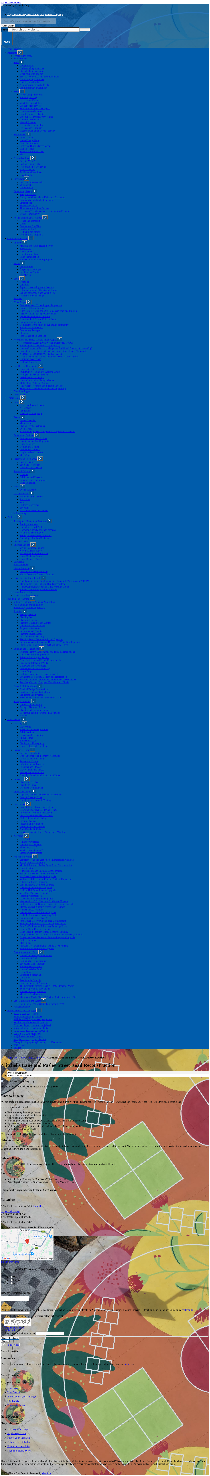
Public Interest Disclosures (32, 826)
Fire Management (28, 205)
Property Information (30, 628)
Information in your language (21, 1010)
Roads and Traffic (28, 229)
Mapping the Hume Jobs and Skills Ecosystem (42, 584)
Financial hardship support (32, 71)
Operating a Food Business (33, 527)
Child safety (13, 1401)
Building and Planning (18, 599)
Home (9, 1057)
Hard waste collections (31, 111)
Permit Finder (26, 187)
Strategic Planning (22, 701)
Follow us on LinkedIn (18, 1442)
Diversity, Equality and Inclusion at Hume (40, 775)
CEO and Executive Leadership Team (38, 810)
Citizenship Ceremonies (31, 735)
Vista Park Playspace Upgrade (34, 893)
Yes (15, 1277)
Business (11, 517)
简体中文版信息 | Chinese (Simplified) (33, 1019)
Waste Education (28, 122)
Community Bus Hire (30, 226)
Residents (12, 52)
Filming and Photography (32, 743)
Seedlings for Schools (30, 980)
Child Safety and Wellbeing (33, 818)
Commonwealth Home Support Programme (41, 305)
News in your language (31, 413)
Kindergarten (26, 251)
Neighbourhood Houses (31, 452)
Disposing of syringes (30, 269)
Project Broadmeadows (31, 895)
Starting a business (29, 524)
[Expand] (20, 52)
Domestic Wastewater (30, 119)
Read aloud (9, 1330)
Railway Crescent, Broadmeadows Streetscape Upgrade (47, 904)
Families (18, 298)
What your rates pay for (31, 74)
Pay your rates (27, 65)
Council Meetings (22, 791)
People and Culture (29, 761)
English (17, 1047)
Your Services (14, 1388)
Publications (26, 410)
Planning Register (28, 620)
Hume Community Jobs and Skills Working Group (44, 586)
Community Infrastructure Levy (35, 668)
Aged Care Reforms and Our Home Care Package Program (48, 311)
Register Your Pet (28, 161)
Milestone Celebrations (31, 994)
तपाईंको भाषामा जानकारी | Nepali (28, 1036)
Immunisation (26, 266)
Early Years (25, 248)
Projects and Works (23, 856)
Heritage (24, 715)
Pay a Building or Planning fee (28, 604)
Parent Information (29, 254)
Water (22, 154)
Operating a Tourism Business (34, 538)
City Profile (25, 726)
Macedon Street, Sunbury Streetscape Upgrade (42, 907)
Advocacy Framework (31, 844)
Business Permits (22, 541)
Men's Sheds (26, 455)
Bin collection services (31, 105)
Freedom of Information (31, 823)
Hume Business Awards (31, 559)
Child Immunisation (29, 256)
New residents (20, 58)
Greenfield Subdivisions (25, 686)
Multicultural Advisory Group (34, 383)
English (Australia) (35, 14)
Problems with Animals (31, 172)
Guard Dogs (26, 175)
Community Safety (23, 191)
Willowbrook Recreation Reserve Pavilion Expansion (45, 879)
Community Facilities (24, 435)
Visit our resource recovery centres (36, 117)
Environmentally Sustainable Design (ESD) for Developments (50, 642)
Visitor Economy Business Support (37, 574)
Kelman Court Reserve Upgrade (35, 929)
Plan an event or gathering (32, 426)
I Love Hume (26, 737)
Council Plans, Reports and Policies (37, 807)
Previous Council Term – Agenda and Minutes (42, 832)
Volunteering (20, 513)
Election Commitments (31, 853)
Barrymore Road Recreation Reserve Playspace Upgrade (47, 937)
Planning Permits (28, 614)
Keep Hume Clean (29, 100)
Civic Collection (28, 482)
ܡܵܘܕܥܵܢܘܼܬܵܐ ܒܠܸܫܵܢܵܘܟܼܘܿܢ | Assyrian (31, 1031)
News (16, 402)
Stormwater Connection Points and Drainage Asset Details (48, 679)
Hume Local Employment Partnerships (38, 589)
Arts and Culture (22, 471)
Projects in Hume (28, 940)
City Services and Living (32, 758)
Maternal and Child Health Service (36, 245)
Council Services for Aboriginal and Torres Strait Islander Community (53, 351)
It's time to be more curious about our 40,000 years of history (49, 356)
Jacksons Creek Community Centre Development (44, 945)
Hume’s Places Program (31, 909)
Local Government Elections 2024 (36, 815)
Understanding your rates (32, 68)
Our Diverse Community (26, 366)
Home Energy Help (29, 140)
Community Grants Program (33, 961)
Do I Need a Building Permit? (34, 654)
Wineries (24, 502)
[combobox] (28, 21)
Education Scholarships (31, 974)
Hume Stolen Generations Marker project (40, 345)
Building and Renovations (26, 648)
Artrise (17, 486)
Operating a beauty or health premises (38, 530)
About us (24, 284)
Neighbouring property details (34, 85)
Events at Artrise (28, 489)
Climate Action (27, 148)
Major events (26, 423)
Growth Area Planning (31, 704)
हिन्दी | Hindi (19, 1045)
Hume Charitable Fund (31, 969)
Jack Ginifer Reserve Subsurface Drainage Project (44, 926)
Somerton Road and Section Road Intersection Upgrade (47, 859)
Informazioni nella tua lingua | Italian (31, 1028)
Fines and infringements (31, 182)
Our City (18, 723)
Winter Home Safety (30, 214)
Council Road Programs (31, 234)
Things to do (13, 398)
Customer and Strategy (31, 767)
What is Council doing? (31, 850)
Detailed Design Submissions (34, 689)
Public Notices (27, 732)
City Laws (19, 179)
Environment (20, 134)
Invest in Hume (21, 564)
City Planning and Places (32, 769)
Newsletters (25, 408)
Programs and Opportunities (33, 480)
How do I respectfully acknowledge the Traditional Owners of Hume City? (56, 348)
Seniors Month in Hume (31, 327)
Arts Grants (25, 977)
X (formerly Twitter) (17, 1433)
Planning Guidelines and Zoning (35, 622)
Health (17, 263)
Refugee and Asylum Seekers (34, 374)
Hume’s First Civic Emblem (33, 746)
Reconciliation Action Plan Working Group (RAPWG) (46, 342)
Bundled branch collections (33, 114)
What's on (24, 281)
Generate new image (14, 1327)
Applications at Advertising (33, 625)
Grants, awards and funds (26, 952)
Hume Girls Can (28, 740)
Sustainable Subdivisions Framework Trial (40, 697)
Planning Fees (26, 617)
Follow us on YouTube (18, 1446)
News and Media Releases (32, 405)
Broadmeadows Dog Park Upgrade (37, 884)
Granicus (46, 1473)
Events (17, 417)
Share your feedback (30, 782)
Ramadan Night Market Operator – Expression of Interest (47, 431)
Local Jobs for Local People (27, 578)
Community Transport (30, 330)
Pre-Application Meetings (32, 636)
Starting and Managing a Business (30, 521)
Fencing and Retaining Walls (34, 663)
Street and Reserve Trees (32, 151)
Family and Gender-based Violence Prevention (42, 197)
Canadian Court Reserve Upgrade (36, 898)
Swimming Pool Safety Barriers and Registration (43, 676)
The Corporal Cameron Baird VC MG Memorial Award (47, 986)
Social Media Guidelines (32, 829)
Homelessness (20, 394)
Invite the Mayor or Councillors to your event (42, 1004)
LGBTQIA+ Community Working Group (40, 372)
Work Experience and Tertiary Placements (40, 755)
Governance (19, 804)
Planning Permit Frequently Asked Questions (41, 639)
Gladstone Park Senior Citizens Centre (38, 319)
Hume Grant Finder (29, 958)
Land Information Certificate (33, 87)
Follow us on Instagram (31, 496)
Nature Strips (26, 671)
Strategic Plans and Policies (33, 707)
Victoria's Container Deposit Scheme (37, 130)
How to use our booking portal (35, 441)
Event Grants (26, 428)
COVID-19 (25, 275)
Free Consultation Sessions (33, 336)
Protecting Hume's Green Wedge (36, 146)
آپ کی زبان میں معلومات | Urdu (30, 1039)
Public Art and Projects (31, 477)
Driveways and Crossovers (33, 665)
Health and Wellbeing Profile (34, 729)
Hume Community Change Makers (37, 380)
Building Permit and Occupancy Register (39, 674)
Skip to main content (11, 2)
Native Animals (27, 169)
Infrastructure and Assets (32, 764)
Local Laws (25, 184)
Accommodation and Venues (34, 510)
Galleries (24, 474)
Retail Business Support (31, 532)
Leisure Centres (27, 462)
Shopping (24, 507)
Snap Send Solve (28, 785)
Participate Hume (22, 1006)
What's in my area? (23, 56)
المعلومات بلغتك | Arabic (26, 1013)
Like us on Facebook (17, 1429)
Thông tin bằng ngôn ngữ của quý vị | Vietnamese (38, 1042)
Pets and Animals (22, 158)
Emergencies (26, 202)
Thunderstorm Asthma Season (34, 208)
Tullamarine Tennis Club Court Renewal (39, 873)
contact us (128, 1364)
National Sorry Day (29, 362)
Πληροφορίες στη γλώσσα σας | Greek (32, 1025)
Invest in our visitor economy (34, 571)
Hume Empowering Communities (36, 955)
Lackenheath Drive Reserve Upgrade (38, 912)
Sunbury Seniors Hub (30, 322)
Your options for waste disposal (35, 108)
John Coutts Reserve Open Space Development (43, 920)
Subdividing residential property (29, 607)
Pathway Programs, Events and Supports (39, 290)
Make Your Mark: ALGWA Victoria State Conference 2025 (48, 997)
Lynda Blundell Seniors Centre (35, 316)
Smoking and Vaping (30, 272)
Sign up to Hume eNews (19, 1450)
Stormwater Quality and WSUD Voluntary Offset (44, 645)
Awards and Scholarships (32, 295)
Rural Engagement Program (33, 983)
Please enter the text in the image (19, 1333)
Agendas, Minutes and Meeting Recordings (41, 794)
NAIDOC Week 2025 (30, 359)
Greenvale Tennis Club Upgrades (36, 887)
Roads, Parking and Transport (28, 217)
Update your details (29, 82)
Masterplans (25, 943)
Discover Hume (21, 493)
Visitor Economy (22, 568)
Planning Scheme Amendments (35, 710)
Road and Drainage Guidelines (35, 692)
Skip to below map (10, 1211)
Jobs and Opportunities (31, 753)
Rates (16, 62)
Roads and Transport (30, 220)
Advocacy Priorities (29, 841)
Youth (16, 278)
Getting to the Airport (30, 232)
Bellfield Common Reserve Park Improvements (43, 923)
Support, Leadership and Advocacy (37, 287)
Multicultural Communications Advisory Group (43, 388)
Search (4, 29)
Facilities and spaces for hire (33, 438)
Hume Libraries (27, 444)
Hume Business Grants (31, 556)
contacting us (188, 1310)
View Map (38, 1206)
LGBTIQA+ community (32, 377)
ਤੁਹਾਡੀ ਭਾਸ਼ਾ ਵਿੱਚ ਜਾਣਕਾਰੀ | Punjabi (31, 1022)
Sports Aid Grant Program (32, 963)
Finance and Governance (32, 772)
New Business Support (31, 550)
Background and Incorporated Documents (40, 713)
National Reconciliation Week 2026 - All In (41, 354)
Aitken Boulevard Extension (33, 882)
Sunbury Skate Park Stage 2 (33, 918)
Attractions (25, 499)
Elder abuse (25, 333)
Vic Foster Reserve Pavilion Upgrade (38, 876)
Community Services (17, 238)
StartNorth (19, 561)
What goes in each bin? (31, 103)
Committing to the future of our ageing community (44, 324)
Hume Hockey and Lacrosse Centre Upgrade (41, 871)
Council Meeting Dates (31, 797)
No (14, 1283)
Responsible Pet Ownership (33, 166)
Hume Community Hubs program (36, 259)
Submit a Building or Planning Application (34, 602)
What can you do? (28, 847)
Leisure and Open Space (25, 459)
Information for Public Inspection (36, 812)
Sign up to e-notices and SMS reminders (39, 76)
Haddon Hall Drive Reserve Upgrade (38, 890)
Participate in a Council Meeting (35, 800)
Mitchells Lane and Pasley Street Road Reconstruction (46, 865)
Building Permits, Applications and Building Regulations (47, 652)
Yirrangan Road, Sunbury (32, 862)
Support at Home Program (32, 308)
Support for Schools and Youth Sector (38, 293)
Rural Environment (29, 143)
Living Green (26, 137)
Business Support (22, 544)
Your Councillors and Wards (27, 1001)
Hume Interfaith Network (32, 369)
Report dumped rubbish (31, 94)
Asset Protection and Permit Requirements (40, 660)
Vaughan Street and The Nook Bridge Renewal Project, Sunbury (51, 934)
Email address (8, 1305)
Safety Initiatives (28, 194)
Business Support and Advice (34, 553)
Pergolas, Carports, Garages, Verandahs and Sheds (44, 682)
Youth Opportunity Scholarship (35, 988)
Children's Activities (29, 505)
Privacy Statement (28, 821)
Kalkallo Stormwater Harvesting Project (39, 915)
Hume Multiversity (23, 592)
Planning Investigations (31, 634)
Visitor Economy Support (32, 548)
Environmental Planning (31, 631)
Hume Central (26, 868)
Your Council (13, 719)
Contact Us (19, 779)
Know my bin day (28, 97)
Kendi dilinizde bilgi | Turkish (28, 1016)
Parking (23, 223)
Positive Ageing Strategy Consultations (38, 313)
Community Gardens (30, 449)
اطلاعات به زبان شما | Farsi (27, 1033)
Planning (18, 611)
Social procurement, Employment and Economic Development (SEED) (54, 581)
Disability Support (22, 391)
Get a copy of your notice (32, 79)
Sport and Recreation (30, 464)
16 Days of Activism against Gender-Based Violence (45, 211)
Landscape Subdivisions (31, 694)
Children (18, 242)
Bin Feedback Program (31, 128)
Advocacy (19, 836)
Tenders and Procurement (26, 595)
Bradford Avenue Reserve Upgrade (37, 948)
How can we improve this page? (17, 1293)
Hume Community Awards (33, 991)
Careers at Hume (22, 750)
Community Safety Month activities (37, 200)
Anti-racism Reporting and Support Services (41, 385)
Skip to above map (10, 1262)
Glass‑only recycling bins (32, 125)
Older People (20, 302)
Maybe (16, 1280)
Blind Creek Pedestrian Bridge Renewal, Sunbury (44, 932)
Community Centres (29, 446)
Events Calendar (28, 420)
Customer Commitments (31, 787)
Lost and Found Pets (30, 164)
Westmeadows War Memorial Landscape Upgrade (44, 901)
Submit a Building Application (34, 657)
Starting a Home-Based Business (36, 535)
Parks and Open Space (31, 467)
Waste (16, 91)
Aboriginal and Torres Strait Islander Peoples (35, 339)
